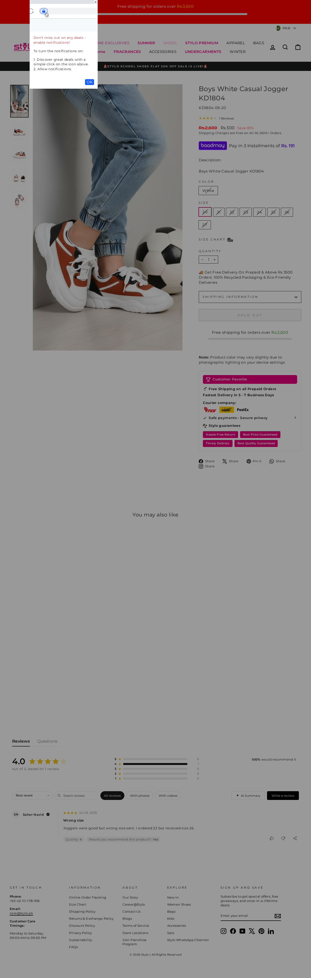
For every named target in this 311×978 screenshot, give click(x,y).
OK (89, 82)
